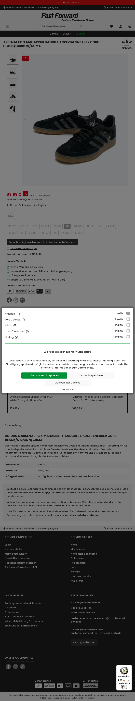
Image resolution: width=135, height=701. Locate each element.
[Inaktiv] (129, 319)
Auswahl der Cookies (67, 382)
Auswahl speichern (91, 375)
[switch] (124, 687)
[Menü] (130, 667)
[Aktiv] (129, 313)
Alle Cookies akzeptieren (44, 375)
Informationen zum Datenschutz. (74, 367)
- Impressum (67, 389)
